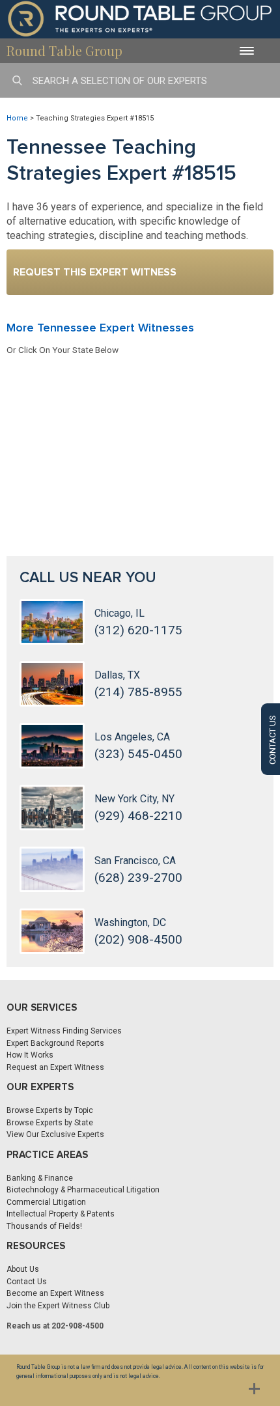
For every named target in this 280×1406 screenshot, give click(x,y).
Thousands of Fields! (44, 1226)
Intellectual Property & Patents (61, 1213)
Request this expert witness (94, 272)
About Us (23, 1269)
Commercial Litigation (46, 1202)
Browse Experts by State (50, 1122)
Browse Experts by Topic (50, 1110)
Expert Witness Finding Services (64, 1030)
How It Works (30, 1055)
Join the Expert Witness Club (58, 1305)
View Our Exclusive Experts (55, 1134)
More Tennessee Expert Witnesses (100, 327)
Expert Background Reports (55, 1043)
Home (17, 118)
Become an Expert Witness (55, 1293)
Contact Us (27, 1281)
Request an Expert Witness (55, 1067)
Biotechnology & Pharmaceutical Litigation (83, 1189)
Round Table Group (64, 50)
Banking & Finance (40, 1178)
